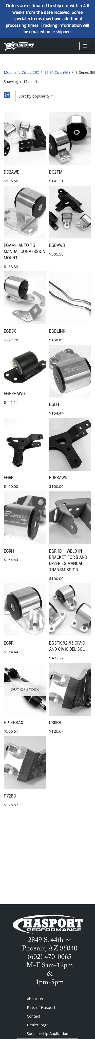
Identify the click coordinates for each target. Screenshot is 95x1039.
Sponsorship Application (47, 1033)
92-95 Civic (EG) (57, 72)
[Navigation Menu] (85, 46)
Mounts (10, 72)
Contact (33, 1016)
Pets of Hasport (41, 1007)
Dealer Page (38, 1024)
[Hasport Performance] (19, 46)
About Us (35, 998)
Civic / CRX (30, 72)
